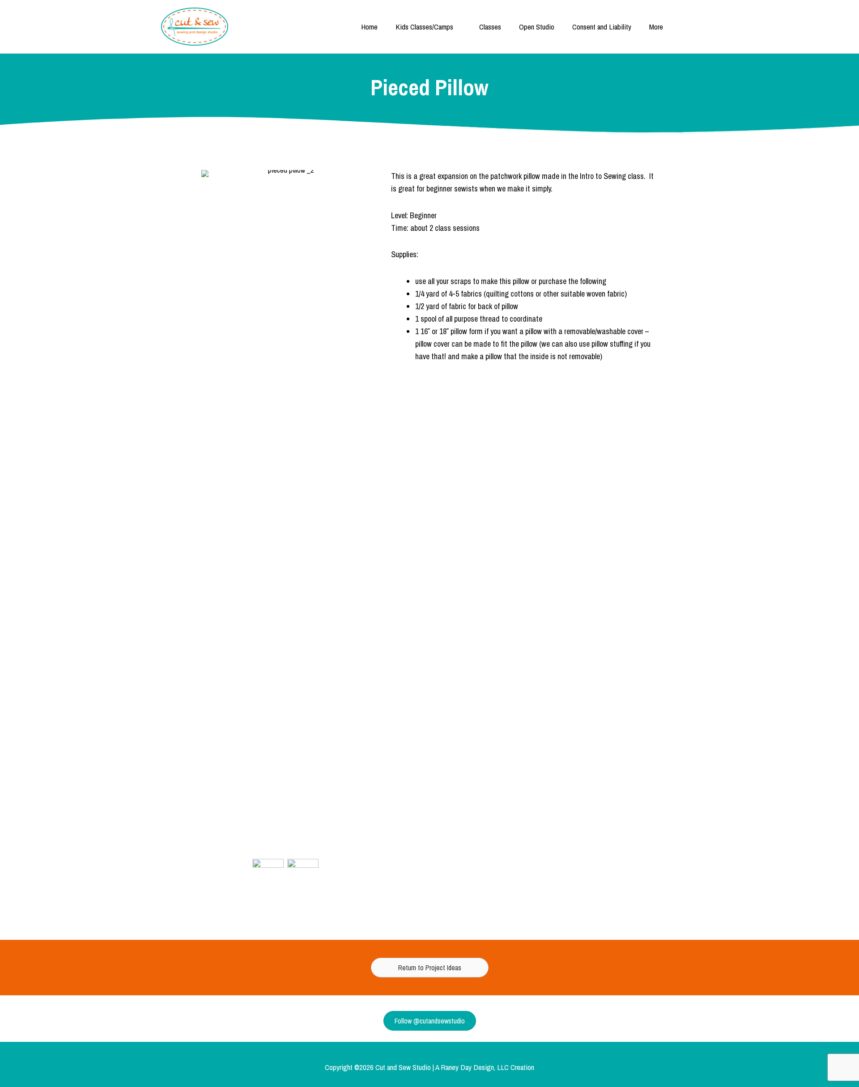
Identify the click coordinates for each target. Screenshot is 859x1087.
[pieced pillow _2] (268, 880)
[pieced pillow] (303, 880)
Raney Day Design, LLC (475, 1067)
